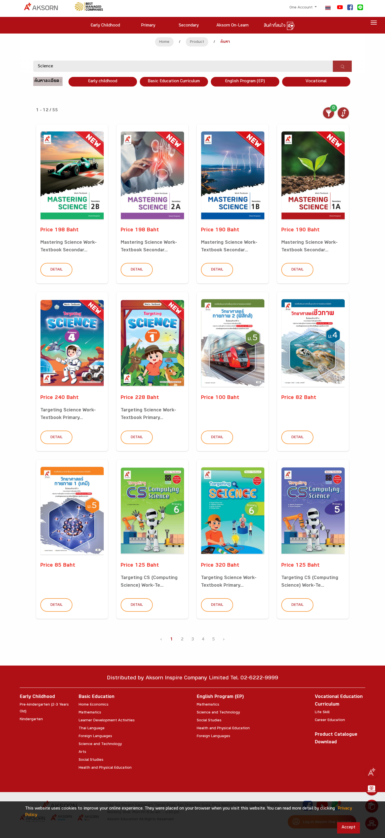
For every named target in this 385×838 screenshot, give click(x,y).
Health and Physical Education (105, 768)
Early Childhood (37, 697)
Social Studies (91, 760)
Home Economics (94, 705)
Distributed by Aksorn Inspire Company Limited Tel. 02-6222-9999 (192, 678)
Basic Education (96, 697)
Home (164, 42)
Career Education (330, 720)
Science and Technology (100, 744)
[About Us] (371, 771)
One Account (301, 8)
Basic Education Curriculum (174, 81)
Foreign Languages (95, 736)
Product (197, 42)
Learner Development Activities (107, 720)
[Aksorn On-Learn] (371, 788)
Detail (56, 270)
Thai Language (92, 728)
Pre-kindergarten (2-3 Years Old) (44, 708)
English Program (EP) (245, 81)
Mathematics (90, 713)
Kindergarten (31, 719)
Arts (82, 752)
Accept (348, 828)
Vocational (316, 81)
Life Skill (322, 712)
